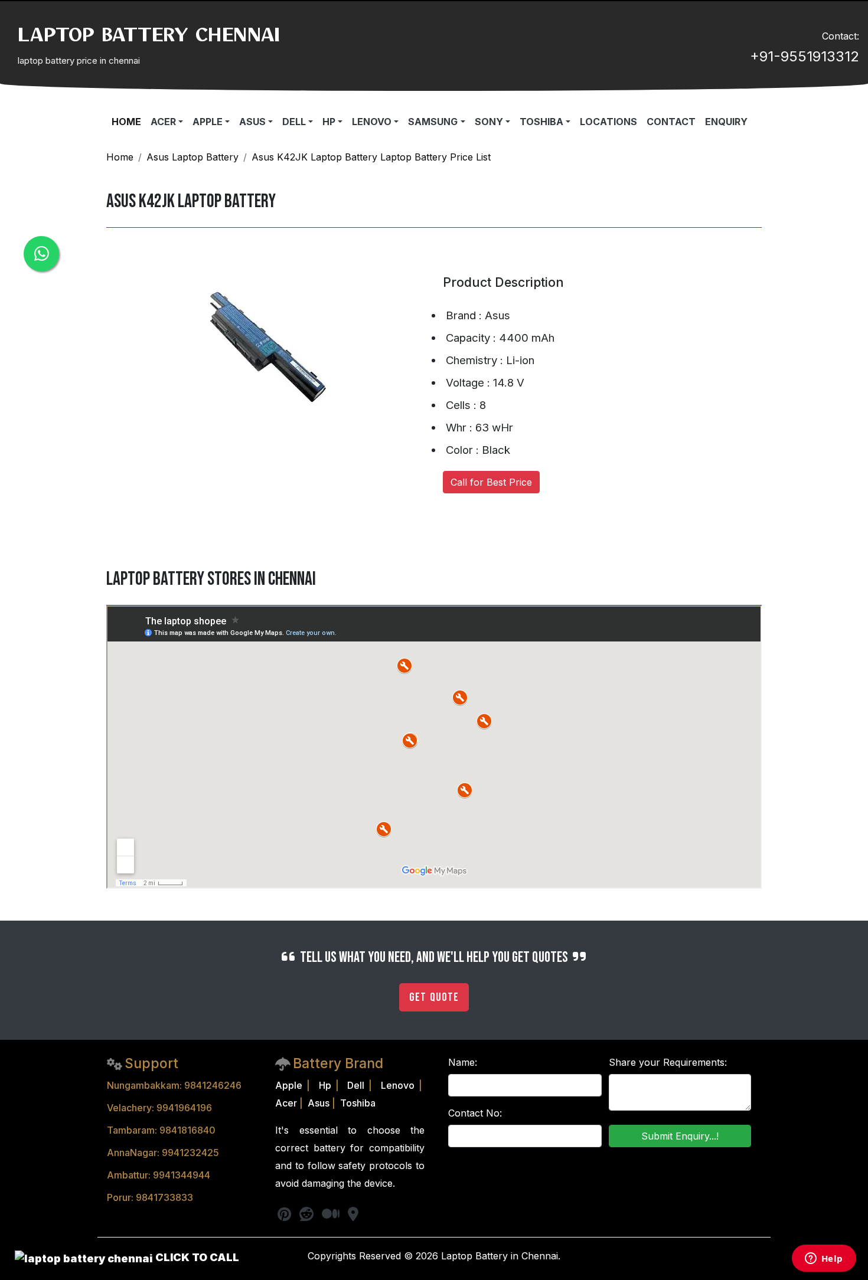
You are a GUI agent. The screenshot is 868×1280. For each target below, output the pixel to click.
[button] (167, 121)
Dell (355, 1085)
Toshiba (358, 1103)
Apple (288, 1085)
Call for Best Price (491, 482)
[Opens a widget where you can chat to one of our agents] (823, 1259)
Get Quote (434, 997)
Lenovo (398, 1085)
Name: (462, 1062)
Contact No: (475, 1113)
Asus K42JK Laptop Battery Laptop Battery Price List (371, 157)
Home (119, 157)
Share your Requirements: (668, 1062)
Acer (286, 1103)
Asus (318, 1103)
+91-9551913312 (804, 56)
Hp (325, 1085)
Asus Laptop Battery (192, 157)
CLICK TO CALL (196, 1257)
